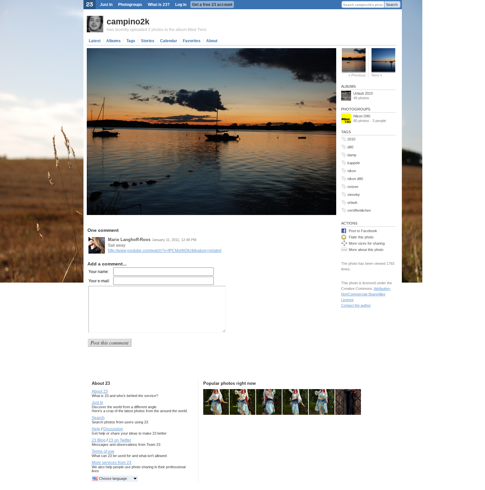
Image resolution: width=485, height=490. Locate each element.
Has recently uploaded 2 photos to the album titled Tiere (157, 29)
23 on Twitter (120, 440)
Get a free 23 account (212, 4)
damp (351, 155)
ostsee (352, 187)
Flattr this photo (361, 237)
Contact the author (356, 305)
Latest (95, 41)
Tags (130, 41)
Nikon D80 (361, 116)
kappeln (353, 163)
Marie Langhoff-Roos (129, 239)
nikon (351, 171)
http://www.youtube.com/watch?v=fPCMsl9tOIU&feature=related (164, 250)
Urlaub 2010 (363, 93)
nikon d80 (355, 179)
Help (96, 429)
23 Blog (99, 440)
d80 (350, 147)
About (211, 41)
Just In (106, 4)
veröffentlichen (359, 210)
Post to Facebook (363, 231)
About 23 (100, 391)
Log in (180, 4)
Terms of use (103, 451)
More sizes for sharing (367, 243)
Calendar (168, 41)
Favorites (192, 41)
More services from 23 (111, 462)
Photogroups (130, 4)
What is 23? (159, 4)
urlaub (352, 202)
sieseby (353, 195)
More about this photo (366, 250)
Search (392, 5)
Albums (113, 41)
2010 (351, 139)
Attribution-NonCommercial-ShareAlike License (366, 294)
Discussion (113, 429)
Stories (147, 41)
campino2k (128, 21)
